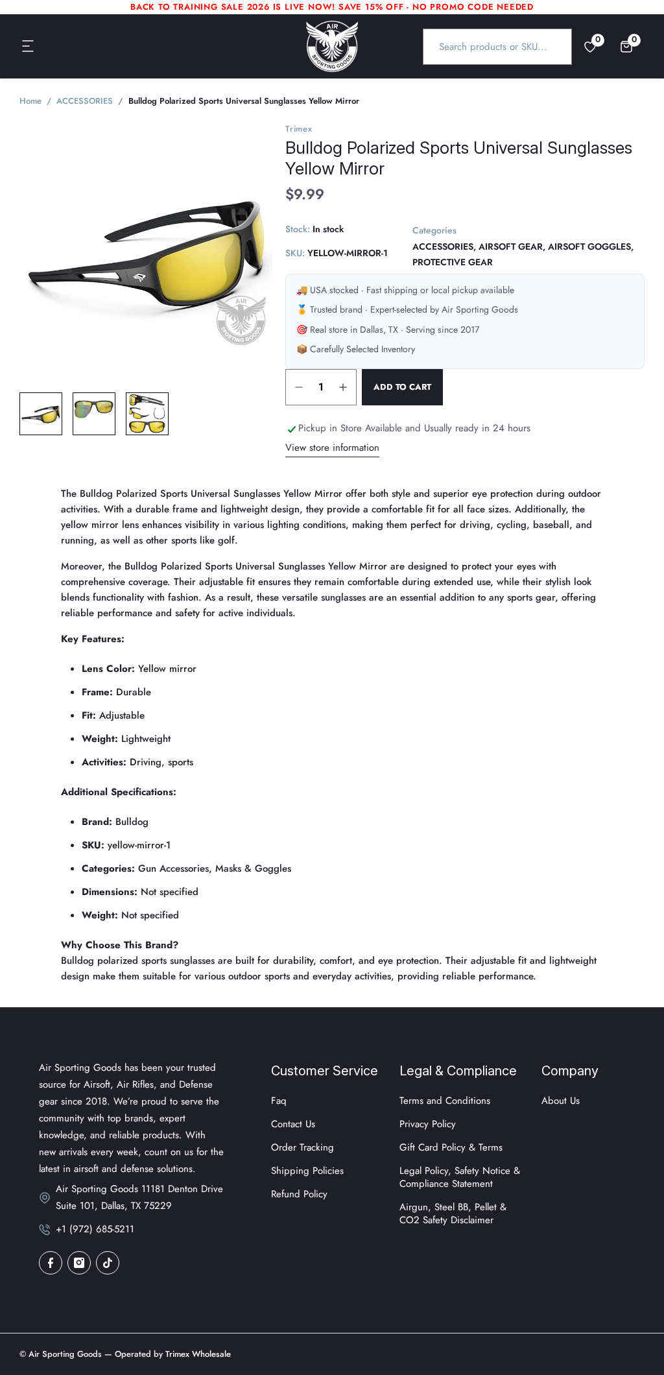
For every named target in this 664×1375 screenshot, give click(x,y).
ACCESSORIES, (444, 246)
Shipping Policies (307, 1171)
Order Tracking (302, 1147)
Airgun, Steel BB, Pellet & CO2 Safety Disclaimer (452, 1213)
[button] (28, 47)
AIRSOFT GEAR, (512, 246)
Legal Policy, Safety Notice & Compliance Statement (459, 1177)
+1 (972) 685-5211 (95, 1229)
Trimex (299, 129)
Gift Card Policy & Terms (451, 1147)
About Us (560, 1101)
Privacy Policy (427, 1124)
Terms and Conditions (444, 1101)
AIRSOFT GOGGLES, (591, 246)
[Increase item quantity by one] (343, 387)
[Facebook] (50, 1262)
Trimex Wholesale (197, 1354)
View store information (332, 447)
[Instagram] (79, 1262)
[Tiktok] (107, 1262)
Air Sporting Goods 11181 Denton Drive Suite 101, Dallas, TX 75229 (139, 1197)
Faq (279, 1101)
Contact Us (293, 1124)
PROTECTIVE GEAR (452, 262)
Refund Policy (299, 1194)
